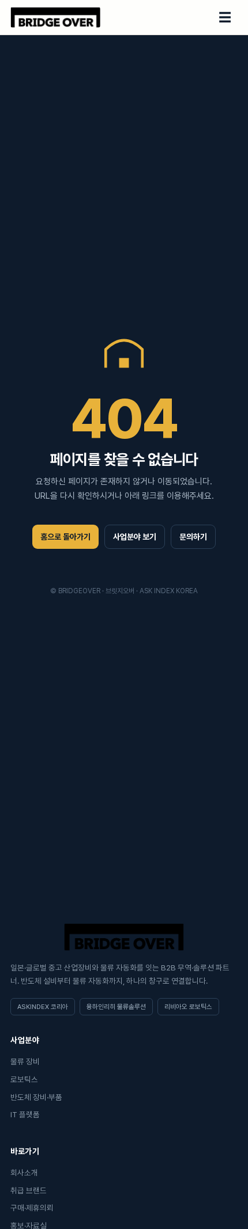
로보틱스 (24, 1079)
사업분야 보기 (134, 536)
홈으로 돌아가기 (65, 536)
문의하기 (193, 536)
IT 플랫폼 (25, 1114)
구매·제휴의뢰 (32, 1207)
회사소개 (24, 1172)
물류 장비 (25, 1061)
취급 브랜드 (28, 1190)
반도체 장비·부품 (36, 1097)
